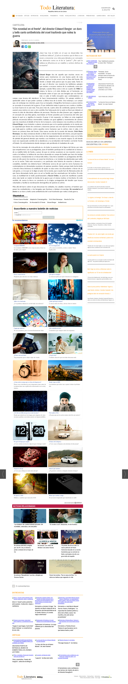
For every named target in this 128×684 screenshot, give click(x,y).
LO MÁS (89, 151)
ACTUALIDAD (19, 16)
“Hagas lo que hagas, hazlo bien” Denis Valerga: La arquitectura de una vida (22, 628)
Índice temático (82, 676)
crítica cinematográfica (21, 202)
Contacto (76, 676)
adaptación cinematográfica (38, 199)
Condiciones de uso (25, 214)
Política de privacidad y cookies (87, 677)
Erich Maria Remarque (55, 199)
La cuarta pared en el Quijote (96, 255)
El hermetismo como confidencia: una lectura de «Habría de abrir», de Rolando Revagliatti (68, 670)
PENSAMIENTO (54, 16)
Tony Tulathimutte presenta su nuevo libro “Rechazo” (106, 62)
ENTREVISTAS (34, 16)
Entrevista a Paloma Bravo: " (67, 628)
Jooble (105, 144)
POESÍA (62, 16)
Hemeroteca (97, 676)
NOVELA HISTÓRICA (70, 16)
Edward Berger (51, 202)
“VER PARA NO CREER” (105, 96)
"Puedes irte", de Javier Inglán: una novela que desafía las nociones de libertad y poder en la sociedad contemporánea (101, 237)
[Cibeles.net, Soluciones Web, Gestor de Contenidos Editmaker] (106, 677)
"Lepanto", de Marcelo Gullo (44, 658)
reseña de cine (69, 199)
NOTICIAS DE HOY (93, 55)
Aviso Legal (97, 677)
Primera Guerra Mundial (21, 199)
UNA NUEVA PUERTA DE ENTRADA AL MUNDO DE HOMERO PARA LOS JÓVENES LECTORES (21, 649)
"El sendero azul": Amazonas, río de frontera (63, 524)
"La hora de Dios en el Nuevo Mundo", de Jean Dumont (44, 645)
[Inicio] (13, 16)
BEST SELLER (111, 16)
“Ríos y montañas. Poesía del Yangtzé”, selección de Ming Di (22, 660)
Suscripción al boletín (105, 9)
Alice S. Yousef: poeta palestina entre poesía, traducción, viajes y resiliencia (22, 604)
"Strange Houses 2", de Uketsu (67, 643)
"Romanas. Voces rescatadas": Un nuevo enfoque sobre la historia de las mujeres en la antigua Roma (106, 75)
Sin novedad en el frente (37, 202)
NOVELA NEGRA (44, 16)
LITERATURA (81, 16)
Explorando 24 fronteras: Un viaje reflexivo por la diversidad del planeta (45, 626)
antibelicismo (62, 202)
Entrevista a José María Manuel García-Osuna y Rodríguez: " (68, 611)
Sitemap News (90, 676)
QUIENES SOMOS (101, 16)
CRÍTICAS (26, 16)
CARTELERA (18, 25)
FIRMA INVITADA (90, 16)
